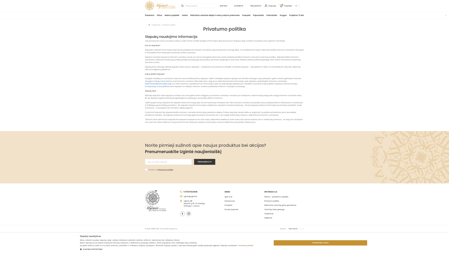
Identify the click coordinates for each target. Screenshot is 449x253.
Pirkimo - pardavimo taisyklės (276, 197)
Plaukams (149, 15)
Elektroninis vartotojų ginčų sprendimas (280, 205)
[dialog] (224, 243)
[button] (166, 249)
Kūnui (159, 15)
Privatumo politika (165, 169)
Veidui (185, 15)
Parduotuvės (230, 201)
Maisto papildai (172, 15)
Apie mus (223, 6)
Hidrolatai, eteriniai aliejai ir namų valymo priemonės (215, 15)
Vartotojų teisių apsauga (274, 209)
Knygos (283, 15)
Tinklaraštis (255, 6)
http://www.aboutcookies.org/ (158, 83)
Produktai (228, 205)
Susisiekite (238, 6)
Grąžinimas (268, 213)
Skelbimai (268, 218)
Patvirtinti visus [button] (320, 243)
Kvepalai (246, 15)
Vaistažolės (271, 15)
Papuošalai (258, 15)
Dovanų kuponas (231, 209)
